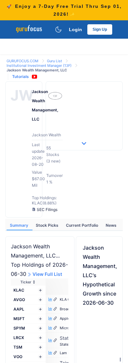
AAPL (18, 309)
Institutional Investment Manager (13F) (40, 65)
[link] (23, 60)
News (111, 225)
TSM (17, 347)
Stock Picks (47, 225)
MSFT (19, 318)
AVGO (19, 299)
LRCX (18, 337)
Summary (19, 225)
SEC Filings (47, 209)
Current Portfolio (82, 225)
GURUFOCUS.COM (23, 61)
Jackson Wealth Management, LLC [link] (37, 70)
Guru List (55, 61)
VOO (17, 356)
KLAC (18, 290)
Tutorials (20, 76)
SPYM (19, 328)
